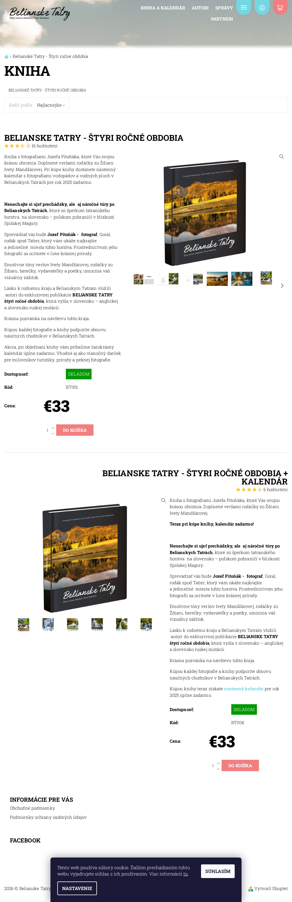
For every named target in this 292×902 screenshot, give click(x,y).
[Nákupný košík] (280, 7)
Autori (200, 8)
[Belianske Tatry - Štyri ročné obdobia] (39, 12)
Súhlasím (217, 871)
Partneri (222, 19)
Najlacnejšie (49, 105)
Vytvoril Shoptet (271, 888)
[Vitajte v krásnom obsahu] (7, 56)
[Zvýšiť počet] (54, 427)
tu (185, 874)
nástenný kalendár (243, 688)
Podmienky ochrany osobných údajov (48, 817)
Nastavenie (77, 888)
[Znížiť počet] (54, 433)
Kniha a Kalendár (163, 8)
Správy (224, 8)
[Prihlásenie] (262, 7)
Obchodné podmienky (32, 808)
